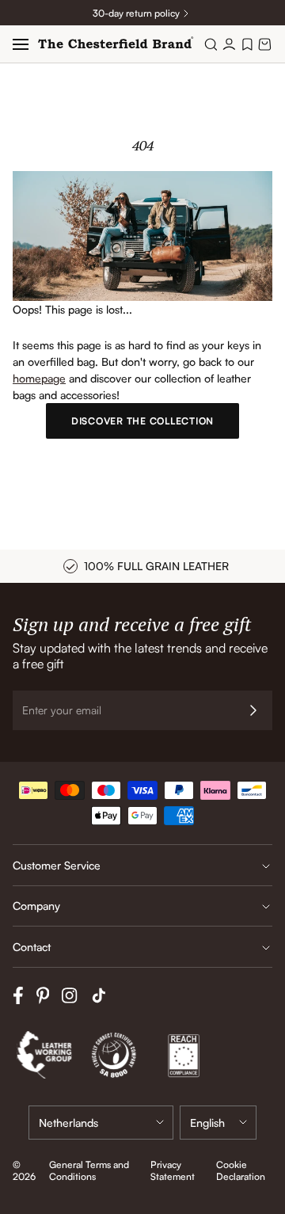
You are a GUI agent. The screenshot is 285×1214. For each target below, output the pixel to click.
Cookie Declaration (240, 1170)
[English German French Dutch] (218, 1123)
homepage (39, 378)
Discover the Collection (142, 421)
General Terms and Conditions (89, 1170)
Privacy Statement (172, 1170)
